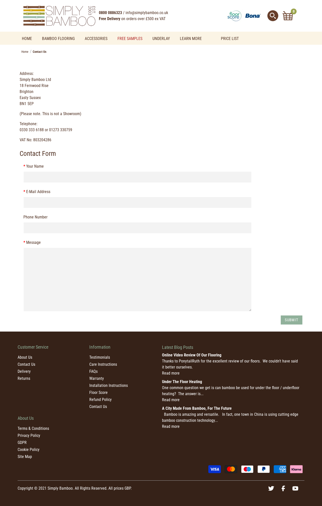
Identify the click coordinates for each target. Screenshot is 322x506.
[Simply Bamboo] (59, 15)
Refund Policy (100, 399)
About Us (25, 357)
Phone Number (35, 217)
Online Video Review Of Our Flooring (191, 355)
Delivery (24, 371)
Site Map (25, 456)
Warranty (96, 378)
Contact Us (26, 364)
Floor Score (98, 392)
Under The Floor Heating (182, 381)
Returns (24, 378)
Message (33, 242)
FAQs (93, 371)
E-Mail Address (38, 191)
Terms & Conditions (33, 428)
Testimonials (99, 357)
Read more (171, 373)
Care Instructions (103, 364)
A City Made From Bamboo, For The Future (197, 408)
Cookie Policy (28, 449)
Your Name (35, 166)
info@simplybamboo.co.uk (147, 12)
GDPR (22, 442)
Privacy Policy (29, 435)
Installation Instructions (108, 385)
